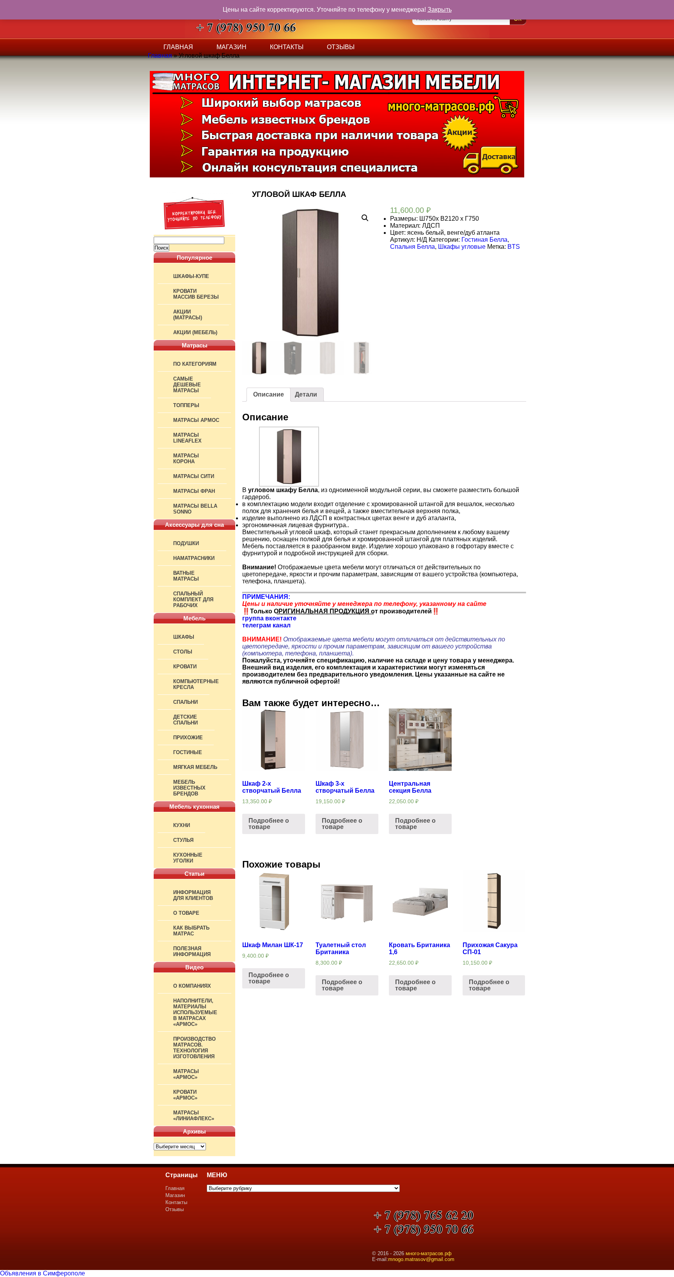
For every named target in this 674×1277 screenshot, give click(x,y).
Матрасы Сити (193, 476)
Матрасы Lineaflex (187, 438)
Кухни (181, 825)
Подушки (186, 543)
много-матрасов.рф (429, 1253)
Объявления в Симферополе (42, 1273)
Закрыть (439, 9)
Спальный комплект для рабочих (193, 599)
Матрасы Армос (196, 420)
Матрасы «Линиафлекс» (193, 1115)
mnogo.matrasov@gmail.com (421, 1259)
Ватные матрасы (186, 576)
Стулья (183, 840)
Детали (306, 394)
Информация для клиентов (193, 895)
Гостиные (187, 752)
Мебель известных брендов (189, 788)
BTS (513, 246)
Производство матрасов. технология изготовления (194, 1047)
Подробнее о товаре (268, 823)
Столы (182, 652)
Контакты (286, 47)
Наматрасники (194, 558)
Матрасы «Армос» (186, 1074)
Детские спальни (185, 720)
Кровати (185, 666)
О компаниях (192, 986)
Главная (178, 47)
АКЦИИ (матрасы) (187, 315)
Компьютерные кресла (196, 684)
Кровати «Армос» (185, 1095)
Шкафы (183, 637)
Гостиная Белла (484, 239)
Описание (268, 394)
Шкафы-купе (191, 276)
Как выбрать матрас (191, 931)
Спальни (185, 702)
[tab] (269, 395)
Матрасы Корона (186, 458)
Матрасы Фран (194, 491)
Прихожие (188, 737)
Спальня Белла (412, 246)
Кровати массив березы (196, 294)
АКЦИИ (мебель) (195, 332)
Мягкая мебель (195, 767)
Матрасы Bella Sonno (195, 509)
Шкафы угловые (462, 246)
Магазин (231, 47)
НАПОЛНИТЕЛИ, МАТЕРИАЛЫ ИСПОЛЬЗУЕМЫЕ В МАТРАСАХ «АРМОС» (195, 1012)
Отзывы (341, 47)
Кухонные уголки (187, 858)
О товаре (186, 913)
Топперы (186, 405)
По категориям (194, 364)
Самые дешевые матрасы (187, 384)
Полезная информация (192, 951)
